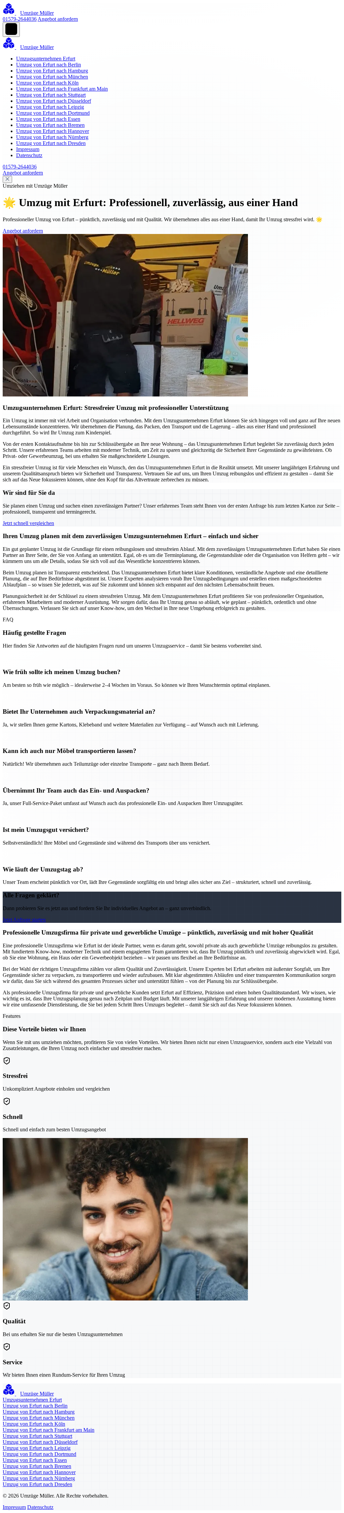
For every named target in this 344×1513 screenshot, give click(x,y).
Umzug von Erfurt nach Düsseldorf (53, 101)
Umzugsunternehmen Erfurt (45, 58)
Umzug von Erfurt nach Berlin (48, 64)
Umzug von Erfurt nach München (52, 77)
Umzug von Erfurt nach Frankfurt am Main (62, 89)
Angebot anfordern (58, 19)
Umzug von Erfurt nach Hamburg (52, 71)
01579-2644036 (20, 19)
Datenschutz (29, 155)
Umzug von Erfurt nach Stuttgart (51, 95)
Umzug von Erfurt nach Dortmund (53, 113)
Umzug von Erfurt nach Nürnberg (52, 137)
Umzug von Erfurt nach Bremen (50, 125)
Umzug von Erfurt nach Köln (47, 83)
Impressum (27, 149)
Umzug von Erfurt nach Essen (48, 119)
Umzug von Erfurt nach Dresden (51, 143)
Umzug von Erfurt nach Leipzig (50, 107)
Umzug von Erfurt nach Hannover (52, 131)
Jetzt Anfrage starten (24, 920)
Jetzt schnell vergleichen (28, 523)
